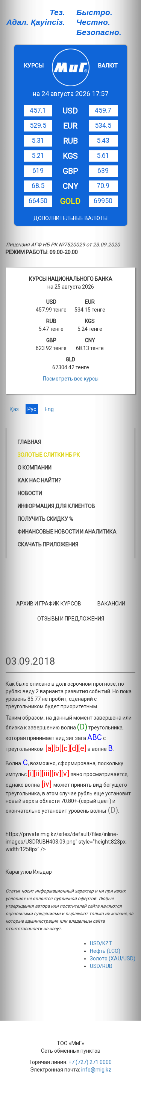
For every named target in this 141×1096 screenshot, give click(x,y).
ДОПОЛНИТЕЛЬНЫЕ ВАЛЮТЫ (70, 218)
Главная (29, 442)
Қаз (14, 409)
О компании (35, 468)
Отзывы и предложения (70, 619)
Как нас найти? (39, 480)
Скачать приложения (48, 544)
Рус (31, 409)
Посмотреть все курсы (71, 379)
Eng (49, 409)
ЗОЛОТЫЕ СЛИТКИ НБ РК (49, 455)
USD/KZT (101, 943)
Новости (30, 493)
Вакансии (111, 604)
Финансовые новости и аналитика (67, 532)
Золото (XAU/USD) (112, 958)
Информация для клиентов (56, 506)
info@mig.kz (96, 1070)
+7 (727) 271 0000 (90, 1062)
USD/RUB (101, 966)
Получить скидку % (45, 519)
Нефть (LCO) (105, 951)
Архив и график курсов (48, 604)
